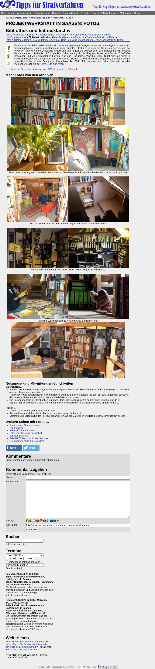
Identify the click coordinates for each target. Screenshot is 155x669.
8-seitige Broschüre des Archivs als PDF (31, 69)
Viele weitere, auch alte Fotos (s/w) (27, 441)
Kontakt (66, 667)
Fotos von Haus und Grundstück (25, 433)
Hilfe (24, 544)
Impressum (75, 667)
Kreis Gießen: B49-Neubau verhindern (25, 641)
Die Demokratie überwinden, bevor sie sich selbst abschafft (27, 645)
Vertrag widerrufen (108, 667)
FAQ (84, 667)
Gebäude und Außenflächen (52, 34)
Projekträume (16, 427)
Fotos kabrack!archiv (63, 17)
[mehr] (27, 595)
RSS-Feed (91, 667)
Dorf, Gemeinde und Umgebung (77, 40)
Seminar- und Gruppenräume (24, 425)
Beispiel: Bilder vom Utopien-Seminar (28, 438)
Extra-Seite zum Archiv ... (53, 64)
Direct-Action (8, 13)
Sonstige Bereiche (18, 435)
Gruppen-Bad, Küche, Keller (101, 37)
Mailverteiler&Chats (28, 649)
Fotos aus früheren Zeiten (46, 40)
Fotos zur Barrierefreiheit (18, 40)
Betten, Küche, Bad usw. (21, 430)
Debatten (85, 13)
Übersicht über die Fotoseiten (20, 34)
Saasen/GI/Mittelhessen (105, 13)
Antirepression (24, 13)
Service (138, 13)
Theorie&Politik (70, 13)
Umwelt (56, 13)
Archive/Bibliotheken (40, 17)
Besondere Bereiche (73, 37)
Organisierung (42, 13)
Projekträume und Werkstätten (84, 34)
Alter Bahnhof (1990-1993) (109, 40)
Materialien (126, 13)
